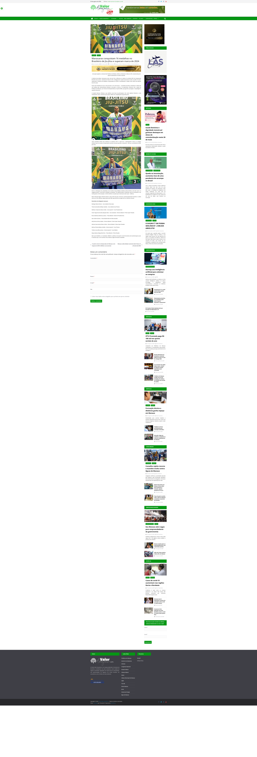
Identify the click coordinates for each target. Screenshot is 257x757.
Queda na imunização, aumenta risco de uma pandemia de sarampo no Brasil (155, 177)
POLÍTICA (121, 18)
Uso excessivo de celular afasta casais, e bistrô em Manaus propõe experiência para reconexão (159, 367)
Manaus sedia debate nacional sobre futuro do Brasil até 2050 (129, 245)
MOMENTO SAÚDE (157, 170)
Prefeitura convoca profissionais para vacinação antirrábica (159, 428)
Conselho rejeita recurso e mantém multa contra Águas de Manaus (155, 468)
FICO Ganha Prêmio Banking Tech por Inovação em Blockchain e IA (154, 309)
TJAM (122, 680)
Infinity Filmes (140, 660)
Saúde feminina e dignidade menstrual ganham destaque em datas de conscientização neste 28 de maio (155, 133)
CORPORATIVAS (149, 18)
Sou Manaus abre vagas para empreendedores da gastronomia (155, 529)
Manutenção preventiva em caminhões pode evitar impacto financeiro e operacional (159, 300)
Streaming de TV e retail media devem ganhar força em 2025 (159, 291)
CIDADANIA (135, 18)
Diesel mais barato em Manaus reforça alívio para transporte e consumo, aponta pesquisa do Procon (159, 487)
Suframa (123, 663)
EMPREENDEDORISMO (149, 523)
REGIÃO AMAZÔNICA (104, 18)
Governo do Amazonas (126, 661)
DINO (157, 277)
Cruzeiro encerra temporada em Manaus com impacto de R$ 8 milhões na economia (103, 245)
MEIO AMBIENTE (127, 18)
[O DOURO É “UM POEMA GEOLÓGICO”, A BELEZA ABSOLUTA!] (155, 212)
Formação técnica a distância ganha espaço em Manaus (155, 410)
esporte (117, 64)
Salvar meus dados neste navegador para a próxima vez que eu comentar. (111, 296)
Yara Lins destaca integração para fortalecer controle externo (115, 2)
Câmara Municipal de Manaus (128, 678)
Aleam (122, 675)
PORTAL (155, 18)
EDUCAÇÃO (148, 405)
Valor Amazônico (96, 64)
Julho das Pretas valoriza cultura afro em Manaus (160, 553)
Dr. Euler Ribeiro (149, 170)
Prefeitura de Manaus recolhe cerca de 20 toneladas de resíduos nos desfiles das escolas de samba (159, 378)
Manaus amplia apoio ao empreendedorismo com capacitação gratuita (160, 545)
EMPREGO (153, 405)
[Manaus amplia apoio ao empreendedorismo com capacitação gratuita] (148, 546)
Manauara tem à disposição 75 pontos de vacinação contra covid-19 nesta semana (159, 601)
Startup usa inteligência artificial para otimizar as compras (155, 271)
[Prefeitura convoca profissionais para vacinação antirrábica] (148, 429)
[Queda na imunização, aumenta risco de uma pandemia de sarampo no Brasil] (155, 162)
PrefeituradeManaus (135, 64)
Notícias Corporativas (150, 266)
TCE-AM (123, 683)
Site (91, 289)
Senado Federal (124, 669)
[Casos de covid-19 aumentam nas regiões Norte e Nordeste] (155, 570)
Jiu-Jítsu (120, 64)
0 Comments (111, 64)
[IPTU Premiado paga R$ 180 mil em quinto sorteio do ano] (155, 325)
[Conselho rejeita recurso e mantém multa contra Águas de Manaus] (155, 455)
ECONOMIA (113, 18)
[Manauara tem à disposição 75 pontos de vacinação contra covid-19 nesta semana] (148, 602)
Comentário (93, 258)
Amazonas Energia (125, 692)
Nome (92, 276)
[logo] (102, 657)
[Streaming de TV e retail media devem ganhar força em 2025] (148, 292)
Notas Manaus (124, 686)
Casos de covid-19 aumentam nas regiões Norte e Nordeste (155, 582)
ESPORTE (98, 55)
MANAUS (147, 333)
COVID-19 (96, 18)
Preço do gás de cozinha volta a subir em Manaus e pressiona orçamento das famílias (160, 498)
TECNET (139, 658)
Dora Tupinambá (159, 588)
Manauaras (125, 64)
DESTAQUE (94, 55)
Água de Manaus (125, 694)
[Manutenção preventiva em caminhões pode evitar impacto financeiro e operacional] (148, 301)
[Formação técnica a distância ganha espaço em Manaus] (155, 397)
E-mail (92, 283)
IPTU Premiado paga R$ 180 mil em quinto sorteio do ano (155, 338)
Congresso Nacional (126, 666)
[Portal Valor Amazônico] (92, 18)
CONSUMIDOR (148, 463)
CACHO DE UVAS (148, 220)
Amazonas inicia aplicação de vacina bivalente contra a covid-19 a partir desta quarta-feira (160, 611)
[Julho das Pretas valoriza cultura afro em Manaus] (148, 554)
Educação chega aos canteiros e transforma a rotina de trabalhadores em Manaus (160, 437)
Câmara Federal (124, 672)
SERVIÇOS (152, 333)
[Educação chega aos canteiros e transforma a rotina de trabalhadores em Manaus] (148, 438)
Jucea (122, 689)
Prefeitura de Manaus (126, 658)
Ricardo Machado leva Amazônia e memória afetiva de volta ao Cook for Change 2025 (159, 357)
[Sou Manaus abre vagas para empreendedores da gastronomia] (155, 516)
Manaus (129, 64)
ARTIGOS (147, 124)
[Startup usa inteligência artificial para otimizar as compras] (155, 259)
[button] (1, 8)
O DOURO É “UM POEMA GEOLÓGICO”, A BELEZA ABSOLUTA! (155, 225)
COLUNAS (141, 18)
